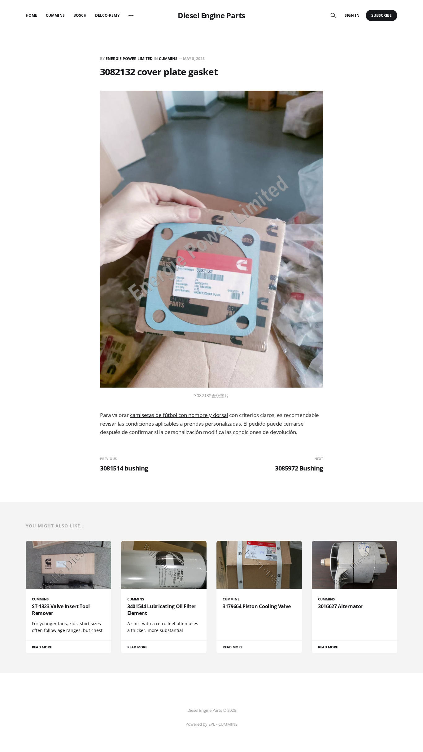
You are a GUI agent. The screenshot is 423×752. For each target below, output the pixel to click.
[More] (131, 15)
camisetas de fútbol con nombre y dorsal (179, 415)
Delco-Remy (107, 15)
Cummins (55, 15)
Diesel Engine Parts (211, 15)
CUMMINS (168, 58)
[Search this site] (333, 15)
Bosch (79, 15)
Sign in (352, 15)
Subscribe (381, 15)
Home (31, 15)
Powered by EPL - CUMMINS (211, 724)
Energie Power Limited (129, 58)
